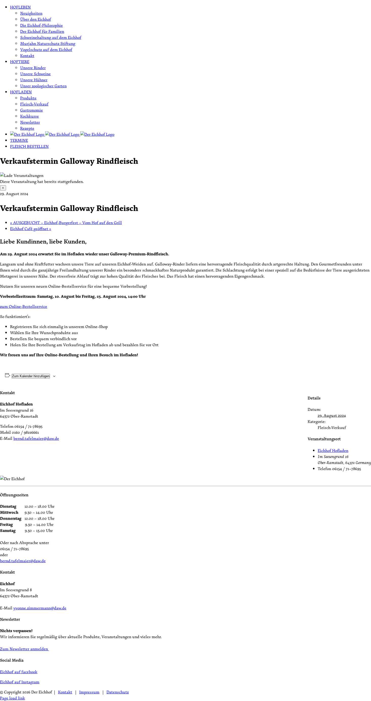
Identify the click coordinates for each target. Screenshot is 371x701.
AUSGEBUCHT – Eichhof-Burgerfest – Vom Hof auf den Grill (66, 223)
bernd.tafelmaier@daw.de (36, 438)
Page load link (12, 698)
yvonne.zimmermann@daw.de (39, 608)
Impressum (89, 692)
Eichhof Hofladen (333, 450)
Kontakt (65, 692)
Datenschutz (118, 692)
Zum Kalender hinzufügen (30, 376)
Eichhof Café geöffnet (30, 229)
